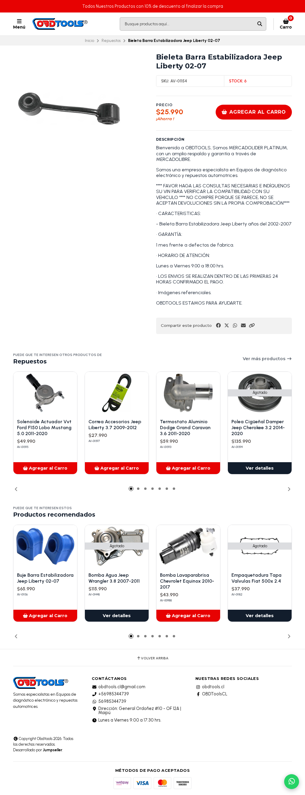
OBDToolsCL (214, 694)
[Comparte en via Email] (243, 325)
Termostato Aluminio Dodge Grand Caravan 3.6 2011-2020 (185, 427)
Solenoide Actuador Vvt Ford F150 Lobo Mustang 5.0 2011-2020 (44, 427)
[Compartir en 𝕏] (227, 325)
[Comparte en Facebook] (218, 325)
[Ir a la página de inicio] (60, 24)
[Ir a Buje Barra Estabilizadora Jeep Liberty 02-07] (45, 546)
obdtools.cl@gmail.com (121, 687)
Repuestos (111, 40)
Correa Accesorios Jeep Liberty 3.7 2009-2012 (114, 424)
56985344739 (112, 701)
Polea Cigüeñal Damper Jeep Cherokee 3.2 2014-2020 (258, 427)
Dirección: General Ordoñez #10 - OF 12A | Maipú (139, 710)
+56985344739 (113, 694)
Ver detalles (260, 468)
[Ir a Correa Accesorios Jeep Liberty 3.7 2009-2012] (117, 393)
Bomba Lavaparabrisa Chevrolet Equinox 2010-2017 (187, 581)
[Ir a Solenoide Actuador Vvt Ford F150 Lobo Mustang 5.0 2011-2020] (45, 393)
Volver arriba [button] (155, 658)
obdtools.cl (213, 687)
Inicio (89, 40)
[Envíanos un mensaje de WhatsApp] (291, 781)
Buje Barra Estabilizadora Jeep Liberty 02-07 (45, 578)
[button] (252, 325)
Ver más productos (265, 359)
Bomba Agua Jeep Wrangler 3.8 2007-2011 (114, 578)
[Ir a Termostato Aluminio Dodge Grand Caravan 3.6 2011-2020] (188, 393)
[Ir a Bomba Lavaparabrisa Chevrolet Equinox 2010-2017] (188, 546)
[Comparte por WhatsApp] (235, 325)
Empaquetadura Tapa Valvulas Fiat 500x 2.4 (256, 578)
